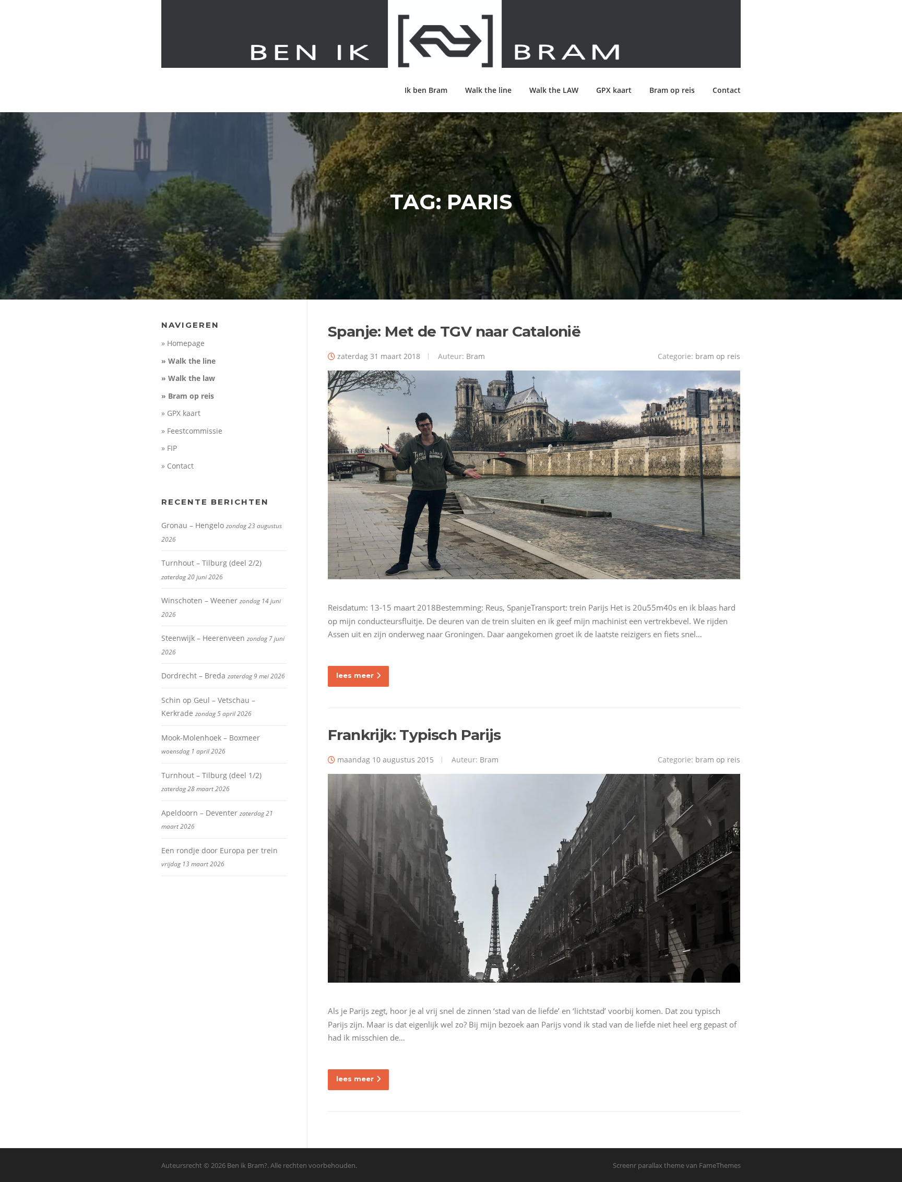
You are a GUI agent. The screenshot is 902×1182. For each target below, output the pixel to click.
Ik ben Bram (426, 90)
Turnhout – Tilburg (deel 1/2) (211, 775)
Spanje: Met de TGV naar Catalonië (454, 331)
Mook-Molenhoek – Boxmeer (210, 738)
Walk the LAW (553, 90)
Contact (727, 90)
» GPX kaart (180, 413)
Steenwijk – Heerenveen (203, 638)
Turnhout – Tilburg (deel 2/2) (211, 563)
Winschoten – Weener (199, 600)
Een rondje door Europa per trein (219, 850)
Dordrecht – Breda (193, 675)
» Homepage (183, 343)
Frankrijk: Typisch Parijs (414, 735)
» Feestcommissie (191, 431)
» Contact (177, 466)
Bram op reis (672, 90)
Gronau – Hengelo (192, 525)
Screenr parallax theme (648, 1165)
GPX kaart (614, 90)
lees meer (355, 675)
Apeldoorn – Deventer (199, 813)
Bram (475, 356)
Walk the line (488, 90)
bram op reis (717, 356)
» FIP (169, 448)
